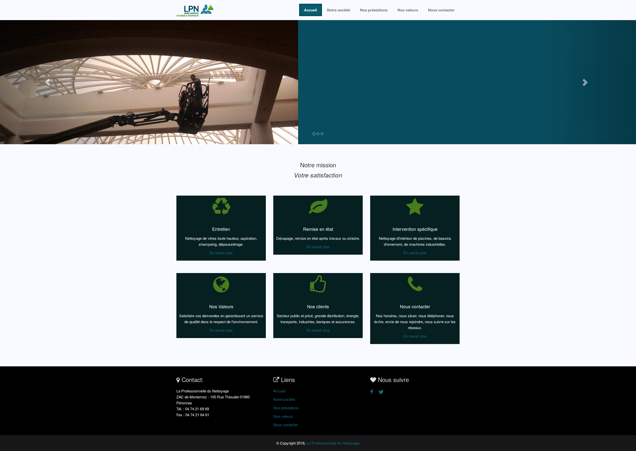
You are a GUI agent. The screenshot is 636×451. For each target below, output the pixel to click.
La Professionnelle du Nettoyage (333, 443)
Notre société (338, 10)
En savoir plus (221, 252)
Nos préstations (374, 10)
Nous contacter (441, 10)
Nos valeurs (408, 10)
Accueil (310, 10)
